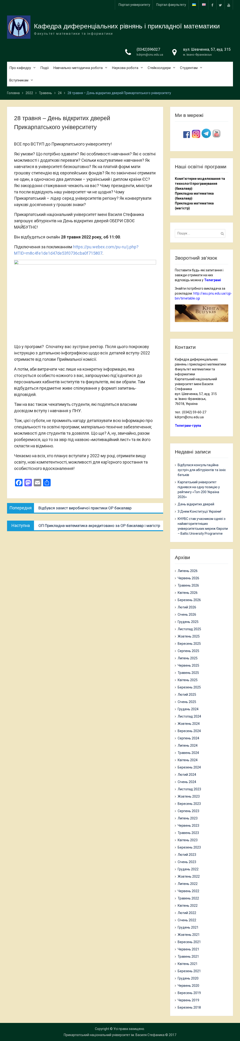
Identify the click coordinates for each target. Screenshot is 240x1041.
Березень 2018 (189, 1007)
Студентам (189, 68)
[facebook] (212, 5)
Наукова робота (125, 68)
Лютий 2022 (187, 913)
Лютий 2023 (187, 855)
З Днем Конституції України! (199, 511)
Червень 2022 (188, 891)
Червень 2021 (188, 949)
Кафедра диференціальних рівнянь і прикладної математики (127, 26)
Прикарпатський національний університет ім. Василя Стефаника (114, 1035)
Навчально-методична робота (78, 68)
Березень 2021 (189, 971)
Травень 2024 (188, 753)
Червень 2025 (188, 665)
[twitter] (220, 5)
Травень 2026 (188, 585)
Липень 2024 (188, 745)
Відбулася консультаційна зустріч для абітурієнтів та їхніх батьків (202, 470)
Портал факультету (171, 5)
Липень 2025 (188, 658)
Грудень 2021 (188, 927)
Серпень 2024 (188, 738)
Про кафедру (20, 68)
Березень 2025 (189, 687)
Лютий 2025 (187, 694)
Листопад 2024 (189, 716)
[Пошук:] (201, 233)
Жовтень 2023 (189, 796)
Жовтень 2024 (189, 724)
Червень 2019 (188, 1000)
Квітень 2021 (188, 964)
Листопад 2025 (189, 629)
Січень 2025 (187, 702)
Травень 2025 (188, 673)
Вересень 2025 (189, 643)
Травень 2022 (188, 898)
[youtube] (228, 5)
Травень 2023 (188, 833)
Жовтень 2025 (189, 636)
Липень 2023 (188, 818)
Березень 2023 (189, 847)
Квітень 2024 (188, 760)
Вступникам (18, 80)
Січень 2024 (187, 782)
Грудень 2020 (188, 978)
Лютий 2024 (187, 774)
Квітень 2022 (188, 905)
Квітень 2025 (188, 680)
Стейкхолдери (159, 68)
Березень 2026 (189, 600)
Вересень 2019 (189, 993)
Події (44, 68)
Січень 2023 (187, 862)
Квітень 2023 (188, 840)
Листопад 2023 (189, 789)
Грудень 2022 (188, 869)
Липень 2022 (188, 884)
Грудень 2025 (188, 622)
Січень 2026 (187, 614)
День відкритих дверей (196, 504)
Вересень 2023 (189, 804)
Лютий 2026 (187, 607)
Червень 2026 (188, 578)
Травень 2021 (188, 956)
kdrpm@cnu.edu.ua (150, 54)
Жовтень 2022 (189, 876)
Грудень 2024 (188, 709)
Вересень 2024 (189, 731)
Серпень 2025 (188, 651)
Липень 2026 (188, 571)
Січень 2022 (187, 920)
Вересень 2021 (189, 942)
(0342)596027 (148, 49)
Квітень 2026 (188, 593)
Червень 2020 (188, 985)
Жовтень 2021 (189, 935)
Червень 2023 (188, 825)
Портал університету (134, 5)
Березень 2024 (189, 767)
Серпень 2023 (188, 811)
